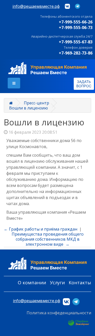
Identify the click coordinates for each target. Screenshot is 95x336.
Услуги (57, 282)
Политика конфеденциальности (59, 312)
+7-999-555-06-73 (75, 27)
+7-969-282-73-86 (75, 52)
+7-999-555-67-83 (75, 41)
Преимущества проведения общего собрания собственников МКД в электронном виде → (48, 239)
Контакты (80, 282)
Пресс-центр (36, 103)
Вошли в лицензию (28, 108)
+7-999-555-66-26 (75, 21)
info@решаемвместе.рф (36, 6)
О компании (32, 282)
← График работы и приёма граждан (40, 229)
